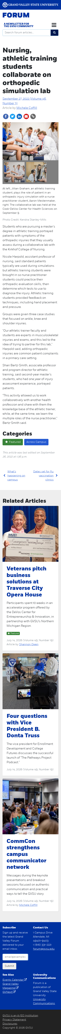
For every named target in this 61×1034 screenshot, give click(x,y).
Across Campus (36, 442)
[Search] (54, 32)
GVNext (8, 992)
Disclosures (10, 1023)
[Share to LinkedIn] (19, 116)
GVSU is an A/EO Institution (20, 1015)
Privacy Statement (14, 1019)
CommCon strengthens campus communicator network (26, 854)
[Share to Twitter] (12, 116)
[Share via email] (26, 116)
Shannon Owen (28, 644)
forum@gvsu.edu (44, 949)
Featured (14, 442)
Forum (16, 15)
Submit (9, 966)
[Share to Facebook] (6, 116)
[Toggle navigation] (53, 24)
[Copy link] (33, 116)
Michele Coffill (26, 108)
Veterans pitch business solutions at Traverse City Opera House (26, 582)
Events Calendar (13, 980)
